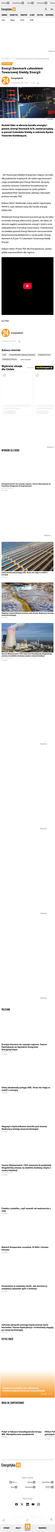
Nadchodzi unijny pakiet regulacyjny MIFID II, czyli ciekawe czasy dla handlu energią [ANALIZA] (26, 206)
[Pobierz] (38, 82)
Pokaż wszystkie (26, 359)
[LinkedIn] (27, 1504)
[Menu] (51, 9)
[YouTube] (33, 1504)
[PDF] (19, 341)
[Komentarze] (27, 1520)
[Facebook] (16, 1504)
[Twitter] (22, 1504)
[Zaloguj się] (45, 9)
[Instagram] (38, 1504)
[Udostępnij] (51, 1519)
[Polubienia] (4, 1520)
